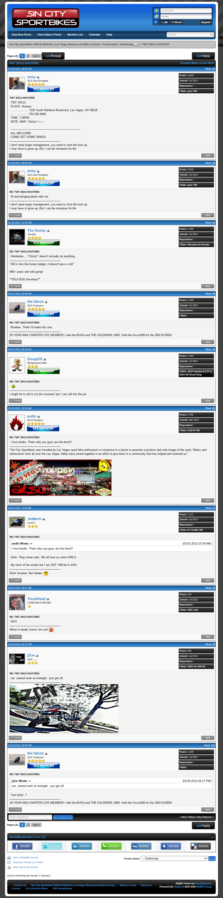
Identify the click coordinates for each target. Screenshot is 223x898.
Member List (75, 34)
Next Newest (204, 817)
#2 (213, 163)
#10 (213, 745)
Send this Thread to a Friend (28, 862)
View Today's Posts (49, 34)
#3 (213, 222)
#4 (213, 293)
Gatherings (127, 44)
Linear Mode (207, 63)
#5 (213, 349)
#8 (213, 588)
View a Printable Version (25, 857)
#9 (213, 644)
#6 (213, 408)
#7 (213, 508)
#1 (213, 69)
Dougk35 (34, 359)
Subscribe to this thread (25, 867)
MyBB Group (203, 886)
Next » (36, 56)
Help (109, 34)
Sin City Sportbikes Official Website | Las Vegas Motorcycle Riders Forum (54, 44)
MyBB (177, 886)
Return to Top (128, 885)
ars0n (31, 416)
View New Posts (21, 34)
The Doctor (36, 230)
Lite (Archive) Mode (36, 888)
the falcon (35, 301)
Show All (38, 837)
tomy (31, 77)
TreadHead (36, 599)
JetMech (34, 519)
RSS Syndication (62, 888)
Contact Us (19, 885)
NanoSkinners (203, 883)
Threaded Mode (189, 63)
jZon (31, 655)
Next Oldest (188, 817)
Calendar (94, 34)
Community (110, 44)
